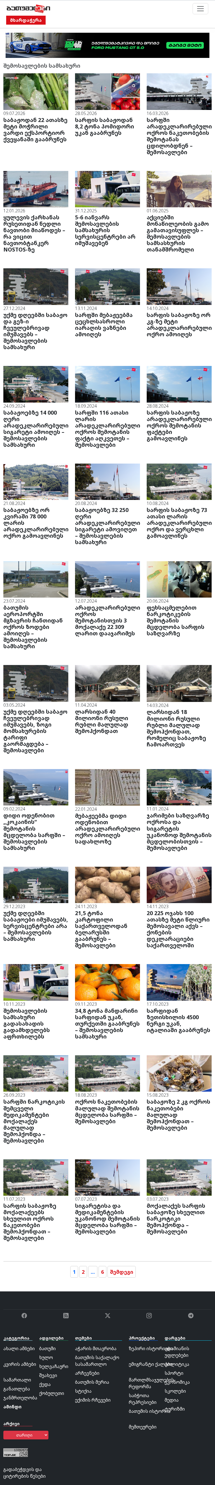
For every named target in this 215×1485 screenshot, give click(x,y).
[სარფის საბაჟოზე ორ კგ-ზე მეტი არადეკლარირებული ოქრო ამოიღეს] (179, 286)
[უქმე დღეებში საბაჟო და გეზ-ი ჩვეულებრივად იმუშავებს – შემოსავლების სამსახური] (35, 286)
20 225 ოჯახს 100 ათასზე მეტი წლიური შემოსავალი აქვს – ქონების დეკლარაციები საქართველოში (178, 929)
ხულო (46, 1357)
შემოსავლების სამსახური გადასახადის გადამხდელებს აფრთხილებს (26, 1023)
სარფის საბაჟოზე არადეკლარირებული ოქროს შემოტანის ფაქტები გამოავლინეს (179, 425)
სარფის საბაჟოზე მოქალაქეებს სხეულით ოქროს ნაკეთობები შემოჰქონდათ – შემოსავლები (29, 1222)
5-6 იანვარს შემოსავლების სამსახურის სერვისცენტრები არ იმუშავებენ (105, 230)
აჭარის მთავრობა (95, 1348)
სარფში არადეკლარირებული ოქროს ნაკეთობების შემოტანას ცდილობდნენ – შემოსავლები (179, 136)
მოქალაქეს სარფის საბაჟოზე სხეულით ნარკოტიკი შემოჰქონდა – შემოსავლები (176, 1218)
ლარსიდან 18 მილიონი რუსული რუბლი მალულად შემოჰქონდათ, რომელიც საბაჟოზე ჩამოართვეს (176, 728)
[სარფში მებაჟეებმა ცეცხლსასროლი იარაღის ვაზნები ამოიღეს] (107, 286)
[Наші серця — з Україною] (28, 9)
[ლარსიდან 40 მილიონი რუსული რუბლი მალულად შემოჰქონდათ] (107, 683)
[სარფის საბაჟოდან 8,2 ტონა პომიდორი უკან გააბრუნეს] (107, 91)
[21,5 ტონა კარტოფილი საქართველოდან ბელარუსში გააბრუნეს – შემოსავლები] (107, 884)
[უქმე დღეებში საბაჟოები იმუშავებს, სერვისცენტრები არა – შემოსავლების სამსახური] (35, 884)
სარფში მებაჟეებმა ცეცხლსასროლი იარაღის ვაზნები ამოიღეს (104, 324)
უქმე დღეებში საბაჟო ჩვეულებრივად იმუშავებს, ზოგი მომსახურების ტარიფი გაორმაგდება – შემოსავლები (35, 731)
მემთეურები (142, 1427)
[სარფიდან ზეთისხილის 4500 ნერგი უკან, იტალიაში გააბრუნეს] (179, 982)
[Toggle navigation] (200, 8)
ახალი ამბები (19, 1348)
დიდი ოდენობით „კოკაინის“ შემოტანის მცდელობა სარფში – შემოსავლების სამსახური (34, 831)
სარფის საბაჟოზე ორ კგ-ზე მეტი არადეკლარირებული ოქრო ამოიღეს (179, 324)
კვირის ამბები (19, 1364)
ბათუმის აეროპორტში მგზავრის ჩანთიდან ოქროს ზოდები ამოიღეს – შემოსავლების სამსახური (33, 627)
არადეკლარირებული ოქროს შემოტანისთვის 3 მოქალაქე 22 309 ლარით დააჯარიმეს (107, 620)
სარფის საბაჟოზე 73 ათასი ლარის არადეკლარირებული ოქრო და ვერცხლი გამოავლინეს (179, 522)
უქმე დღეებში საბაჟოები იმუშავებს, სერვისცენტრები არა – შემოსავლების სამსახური (35, 926)
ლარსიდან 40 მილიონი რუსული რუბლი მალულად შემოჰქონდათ (101, 721)
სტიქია (83, 1391)
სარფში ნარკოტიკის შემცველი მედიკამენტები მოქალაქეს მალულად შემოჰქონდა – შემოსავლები (34, 1121)
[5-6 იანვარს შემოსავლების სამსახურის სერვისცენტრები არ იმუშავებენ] (107, 188)
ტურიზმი (175, 1409)
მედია (172, 1400)
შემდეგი (121, 1271)
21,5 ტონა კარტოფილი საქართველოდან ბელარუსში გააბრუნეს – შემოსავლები (101, 929)
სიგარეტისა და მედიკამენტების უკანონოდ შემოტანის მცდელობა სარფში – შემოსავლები (107, 1218)
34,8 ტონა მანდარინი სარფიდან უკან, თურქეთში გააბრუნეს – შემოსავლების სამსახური (107, 1023)
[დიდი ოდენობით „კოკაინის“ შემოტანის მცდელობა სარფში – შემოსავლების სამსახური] (35, 787)
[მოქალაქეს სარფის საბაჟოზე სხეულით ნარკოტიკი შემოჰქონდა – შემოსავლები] (179, 1177)
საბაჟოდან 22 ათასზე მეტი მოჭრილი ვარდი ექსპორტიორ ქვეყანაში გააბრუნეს (35, 129)
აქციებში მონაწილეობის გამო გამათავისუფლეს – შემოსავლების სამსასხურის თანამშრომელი (178, 233)
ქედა (45, 1384)
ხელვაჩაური (53, 1366)
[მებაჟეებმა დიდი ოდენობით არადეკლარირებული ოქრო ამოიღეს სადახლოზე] (107, 787)
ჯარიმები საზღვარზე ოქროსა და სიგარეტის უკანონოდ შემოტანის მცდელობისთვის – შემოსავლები (179, 831)
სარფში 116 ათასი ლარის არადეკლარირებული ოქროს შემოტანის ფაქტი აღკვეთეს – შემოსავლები (107, 428)
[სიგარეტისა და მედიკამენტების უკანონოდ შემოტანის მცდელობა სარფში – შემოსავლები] (107, 1177)
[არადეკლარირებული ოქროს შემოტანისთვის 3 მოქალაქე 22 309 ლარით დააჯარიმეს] (107, 579)
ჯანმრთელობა (20, 1398)
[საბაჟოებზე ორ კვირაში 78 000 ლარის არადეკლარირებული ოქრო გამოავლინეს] (35, 481)
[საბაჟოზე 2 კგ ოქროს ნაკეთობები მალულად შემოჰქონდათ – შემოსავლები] (179, 1073)
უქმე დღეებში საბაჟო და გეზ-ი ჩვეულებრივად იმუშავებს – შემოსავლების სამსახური (35, 331)
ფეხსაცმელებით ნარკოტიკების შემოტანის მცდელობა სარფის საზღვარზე (175, 620)
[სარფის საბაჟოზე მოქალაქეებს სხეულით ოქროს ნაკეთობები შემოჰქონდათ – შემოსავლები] (35, 1177)
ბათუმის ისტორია (149, 1411)
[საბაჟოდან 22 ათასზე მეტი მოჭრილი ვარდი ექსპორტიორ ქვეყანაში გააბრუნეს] (35, 91)
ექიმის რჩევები (93, 1400)
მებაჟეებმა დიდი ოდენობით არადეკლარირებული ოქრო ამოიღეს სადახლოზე (107, 828)
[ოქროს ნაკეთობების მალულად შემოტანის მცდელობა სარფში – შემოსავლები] (107, 1073)
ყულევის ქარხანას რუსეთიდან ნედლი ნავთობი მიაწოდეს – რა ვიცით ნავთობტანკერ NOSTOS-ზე (34, 233)
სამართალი (17, 1380)
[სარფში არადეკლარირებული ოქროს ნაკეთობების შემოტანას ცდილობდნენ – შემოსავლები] (179, 91)
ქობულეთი (51, 1393)
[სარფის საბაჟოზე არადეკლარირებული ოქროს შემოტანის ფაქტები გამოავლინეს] (179, 384)
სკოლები (175, 1391)
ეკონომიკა (177, 1382)
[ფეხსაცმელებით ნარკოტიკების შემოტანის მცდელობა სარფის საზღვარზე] (179, 579)
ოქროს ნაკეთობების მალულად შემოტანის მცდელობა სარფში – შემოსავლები (107, 1111)
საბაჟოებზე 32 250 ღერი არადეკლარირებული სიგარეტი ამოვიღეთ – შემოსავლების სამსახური (107, 526)
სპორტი (174, 1373)
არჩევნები (87, 1373)
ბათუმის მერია (92, 1382)
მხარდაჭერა (26, 20)
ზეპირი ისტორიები (151, 1348)
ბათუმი (47, 1348)
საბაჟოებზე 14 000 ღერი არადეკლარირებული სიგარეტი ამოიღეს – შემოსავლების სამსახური (36, 428)
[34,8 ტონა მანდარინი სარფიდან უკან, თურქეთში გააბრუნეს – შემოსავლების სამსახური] (107, 982)
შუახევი (48, 1375)
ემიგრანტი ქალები (150, 1364)
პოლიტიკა (177, 1364)
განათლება (16, 1389)
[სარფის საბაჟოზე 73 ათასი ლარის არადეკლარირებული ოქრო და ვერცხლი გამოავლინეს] (179, 481)
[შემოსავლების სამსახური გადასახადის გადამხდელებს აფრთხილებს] (35, 982)
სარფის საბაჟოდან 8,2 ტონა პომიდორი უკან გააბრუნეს (104, 126)
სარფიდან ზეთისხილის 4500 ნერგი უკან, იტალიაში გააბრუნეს (178, 1020)
